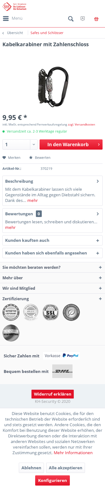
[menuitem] (12, 18)
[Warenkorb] (96, 19)
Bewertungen (19, 214)
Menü (17, 18)
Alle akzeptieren (65, 467)
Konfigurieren (52, 480)
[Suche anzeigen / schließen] (71, 20)
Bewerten (42, 157)
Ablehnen (31, 467)
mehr (32, 200)
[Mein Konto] (82, 18)
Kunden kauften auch (27, 240)
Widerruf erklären (52, 394)
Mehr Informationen (73, 452)
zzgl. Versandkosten (81, 124)
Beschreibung (19, 181)
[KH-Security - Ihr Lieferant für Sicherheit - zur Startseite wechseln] (14, 6)
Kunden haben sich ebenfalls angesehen (46, 253)
